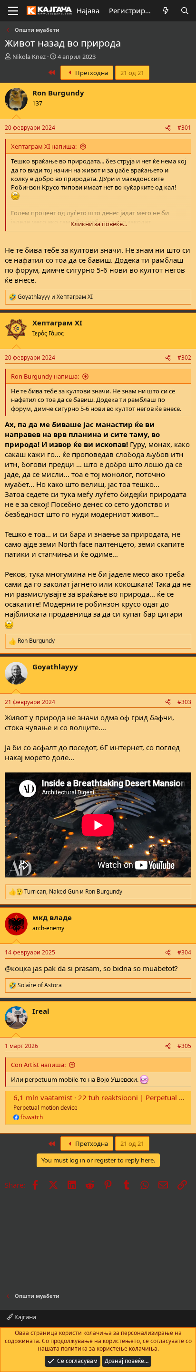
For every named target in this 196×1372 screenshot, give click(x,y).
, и (73, 892)
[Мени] (13, 10)
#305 (184, 1046)
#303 (184, 702)
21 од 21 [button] (132, 72)
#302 (184, 357)
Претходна (91, 72)
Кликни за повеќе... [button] (98, 223)
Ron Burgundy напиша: (45, 376)
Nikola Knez (29, 56)
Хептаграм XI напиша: (44, 146)
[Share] (168, 128)
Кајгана (24, 1317)
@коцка (18, 968)
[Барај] (185, 10)
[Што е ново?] (166, 10)
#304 (184, 952)
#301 (184, 128)
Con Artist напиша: (38, 1064)
